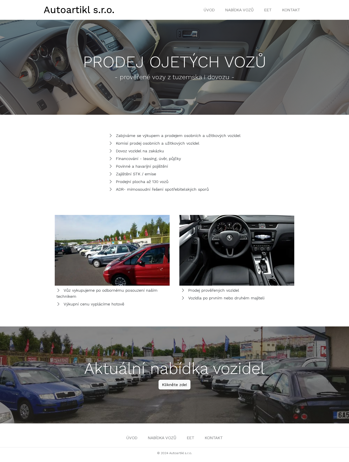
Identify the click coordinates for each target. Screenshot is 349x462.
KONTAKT (291, 9)
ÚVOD (209, 9)
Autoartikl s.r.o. (79, 10)
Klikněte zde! (174, 384)
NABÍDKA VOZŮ (239, 9)
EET (268, 9)
